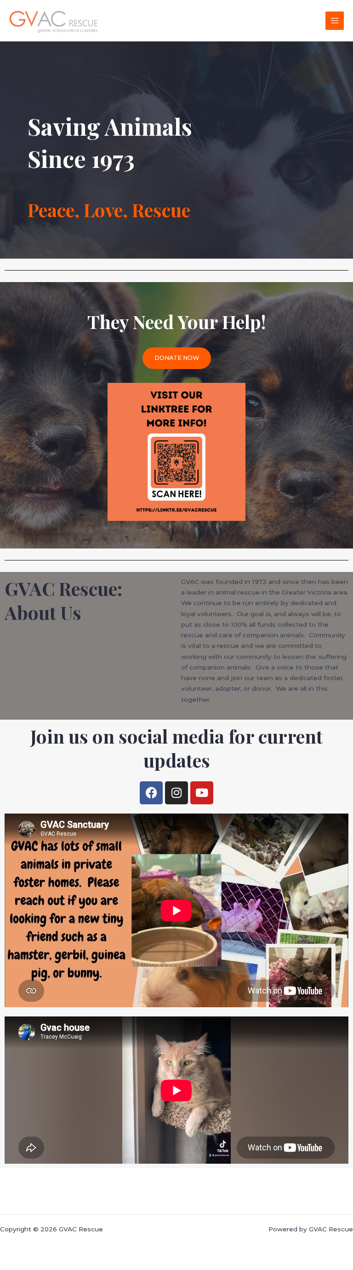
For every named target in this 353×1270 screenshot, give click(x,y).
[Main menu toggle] (334, 21)
